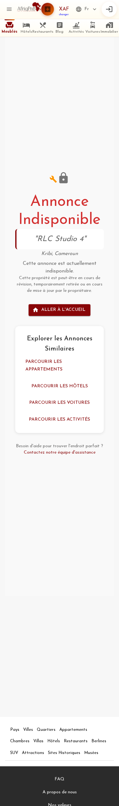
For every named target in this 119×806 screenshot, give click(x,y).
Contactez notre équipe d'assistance (60, 452)
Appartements (73, 730)
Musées (91, 753)
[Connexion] (109, 9)
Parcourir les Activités (59, 419)
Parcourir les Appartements (44, 365)
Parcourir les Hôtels (59, 386)
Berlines (98, 741)
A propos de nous (60, 792)
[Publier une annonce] (47, 9)
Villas (38, 741)
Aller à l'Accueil (63, 309)
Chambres (20, 741)
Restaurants (76, 741)
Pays (14, 730)
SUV (14, 753)
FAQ (59, 779)
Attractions (33, 753)
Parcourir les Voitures (59, 402)
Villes (28, 730)
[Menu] (9, 9)
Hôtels (53, 741)
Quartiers (46, 730)
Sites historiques (64, 753)
